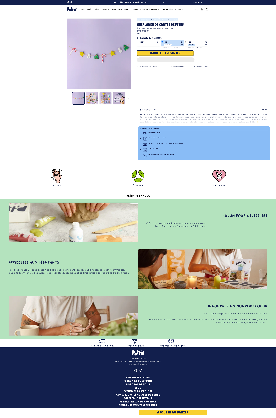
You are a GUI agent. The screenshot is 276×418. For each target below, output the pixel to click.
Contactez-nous (138, 377)
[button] (143, 31)
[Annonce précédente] (98, 2)
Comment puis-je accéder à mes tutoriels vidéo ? (166, 143)
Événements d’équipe (138, 391)
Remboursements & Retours (138, 405)
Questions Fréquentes (149, 129)
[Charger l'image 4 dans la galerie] (119, 98)
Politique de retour (138, 398)
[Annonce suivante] (163, 2)
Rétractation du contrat (138, 401)
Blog (138, 387)
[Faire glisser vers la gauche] (69, 98)
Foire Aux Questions (138, 380)
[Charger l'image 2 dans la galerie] (92, 98)
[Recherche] (196, 9)
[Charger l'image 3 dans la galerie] (105, 98)
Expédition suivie (154, 132)
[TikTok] (141, 370)
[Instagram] (135, 370)
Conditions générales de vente (138, 394)
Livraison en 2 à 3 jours (157, 138)
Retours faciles (153, 149)
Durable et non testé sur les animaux (162, 154)
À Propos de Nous (138, 384)
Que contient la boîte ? (204, 110)
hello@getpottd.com (138, 359)
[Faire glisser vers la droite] (128, 98)
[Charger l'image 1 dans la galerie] (78, 98)
